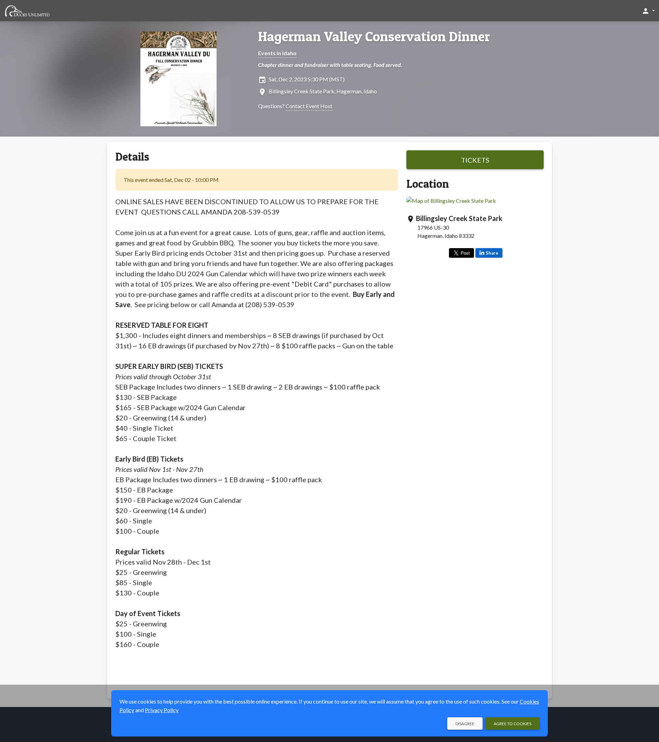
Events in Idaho (277, 53)
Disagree (464, 723)
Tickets (475, 160)
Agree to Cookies (512, 723)
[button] (648, 10)
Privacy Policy (161, 710)
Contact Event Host (309, 106)
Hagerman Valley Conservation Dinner (374, 36)
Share (492, 253)
